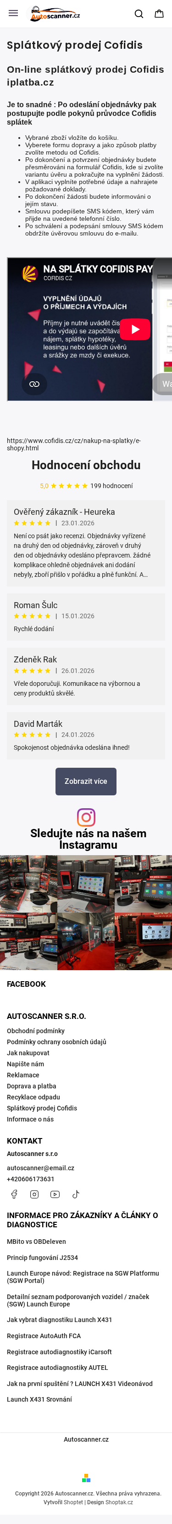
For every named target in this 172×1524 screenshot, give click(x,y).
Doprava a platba (31, 1086)
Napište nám (25, 1064)
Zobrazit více (86, 781)
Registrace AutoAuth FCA (44, 1336)
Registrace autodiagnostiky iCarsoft (59, 1352)
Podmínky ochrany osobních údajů (56, 1042)
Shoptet (73, 1502)
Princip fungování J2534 (42, 1257)
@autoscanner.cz (76, 1194)
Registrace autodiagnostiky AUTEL (57, 1367)
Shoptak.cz (119, 1502)
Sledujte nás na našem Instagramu (88, 839)
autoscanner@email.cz (40, 1168)
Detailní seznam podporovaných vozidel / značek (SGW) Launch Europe (78, 1300)
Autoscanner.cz (86, 1439)
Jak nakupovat (28, 1053)
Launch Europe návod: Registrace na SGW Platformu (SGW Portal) (83, 1277)
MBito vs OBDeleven (36, 1241)
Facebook (14, 1194)
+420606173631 (31, 1179)
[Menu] (13, 14)
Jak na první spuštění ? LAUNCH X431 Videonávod (80, 1383)
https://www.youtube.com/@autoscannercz (55, 1194)
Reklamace (23, 1075)
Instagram (34, 1194)
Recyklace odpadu (33, 1097)
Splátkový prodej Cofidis (42, 1108)
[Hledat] (139, 14)
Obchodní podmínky (36, 1031)
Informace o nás (30, 1119)
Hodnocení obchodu (86, 465)
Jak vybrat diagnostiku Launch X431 (59, 1319)
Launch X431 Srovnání (39, 1399)
